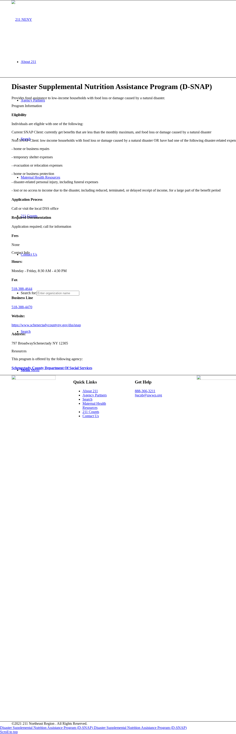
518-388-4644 (22, 289)
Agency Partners (95, 395)
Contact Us (91, 416)
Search (87, 399)
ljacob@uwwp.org (148, 395)
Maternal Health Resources (94, 405)
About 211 (90, 391)
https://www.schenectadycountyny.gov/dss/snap (46, 325)
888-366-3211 (145, 391)
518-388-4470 (22, 307)
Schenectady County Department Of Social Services (52, 368)
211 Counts (91, 412)
